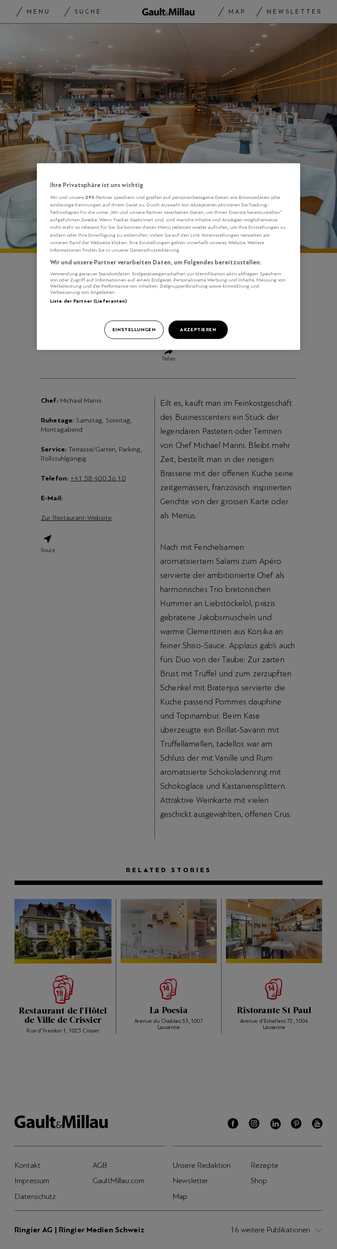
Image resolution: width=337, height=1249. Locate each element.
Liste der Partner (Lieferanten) (88, 301)
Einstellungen (133, 329)
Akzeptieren (198, 329)
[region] (168, 256)
